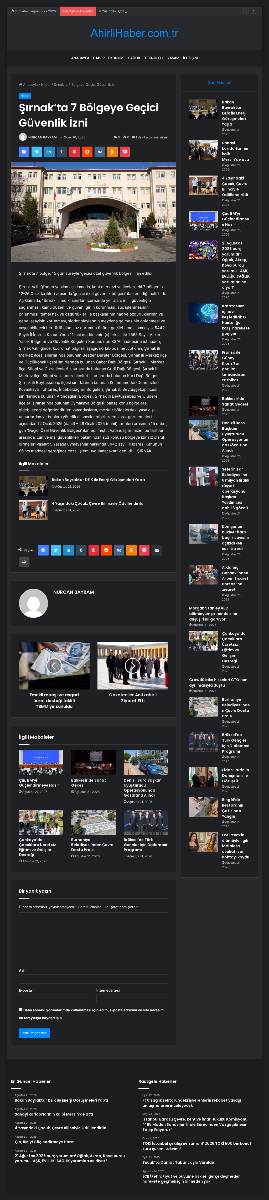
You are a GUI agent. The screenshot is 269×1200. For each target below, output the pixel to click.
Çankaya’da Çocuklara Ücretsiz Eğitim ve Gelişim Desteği (37, 847)
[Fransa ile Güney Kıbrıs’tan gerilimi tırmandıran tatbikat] (203, 359)
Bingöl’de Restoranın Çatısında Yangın (232, 808)
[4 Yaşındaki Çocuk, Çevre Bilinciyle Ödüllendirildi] (33, 510)
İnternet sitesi (108, 990)
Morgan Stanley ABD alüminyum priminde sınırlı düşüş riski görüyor (214, 614)
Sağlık (134, 58)
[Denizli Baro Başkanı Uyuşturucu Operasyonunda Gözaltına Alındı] (146, 762)
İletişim (190, 58)
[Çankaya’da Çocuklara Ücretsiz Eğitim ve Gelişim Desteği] (41, 822)
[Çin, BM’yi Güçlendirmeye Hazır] (41, 762)
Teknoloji (154, 58)
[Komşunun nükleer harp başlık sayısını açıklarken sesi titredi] (203, 534)
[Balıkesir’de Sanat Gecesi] (93, 762)
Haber (99, 58)
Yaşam (173, 58)
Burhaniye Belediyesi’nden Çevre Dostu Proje (92, 844)
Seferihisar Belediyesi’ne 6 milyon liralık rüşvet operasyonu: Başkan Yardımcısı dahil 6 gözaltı (236, 489)
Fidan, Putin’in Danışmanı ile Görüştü (235, 775)
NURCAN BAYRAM (42, 137)
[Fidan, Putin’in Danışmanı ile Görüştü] (203, 777)
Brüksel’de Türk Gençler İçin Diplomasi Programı (145, 844)
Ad (22, 970)
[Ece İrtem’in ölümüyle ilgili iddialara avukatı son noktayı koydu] (203, 842)
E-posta (27, 990)
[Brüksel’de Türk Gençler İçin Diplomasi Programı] (146, 822)
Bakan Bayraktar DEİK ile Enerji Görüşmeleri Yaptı (98, 479)
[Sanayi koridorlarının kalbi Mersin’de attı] (203, 150)
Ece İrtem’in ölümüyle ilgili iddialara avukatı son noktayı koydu (235, 846)
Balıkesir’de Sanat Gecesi (88, 783)
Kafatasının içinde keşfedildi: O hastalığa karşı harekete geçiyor (236, 319)
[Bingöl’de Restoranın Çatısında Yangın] (203, 807)
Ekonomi (116, 58)
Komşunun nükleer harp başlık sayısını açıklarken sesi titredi (235, 537)
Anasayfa (80, 58)
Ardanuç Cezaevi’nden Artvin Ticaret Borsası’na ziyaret (235, 578)
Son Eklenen (219, 82)
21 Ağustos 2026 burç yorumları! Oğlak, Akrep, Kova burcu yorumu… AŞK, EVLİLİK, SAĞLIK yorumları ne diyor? (236, 265)
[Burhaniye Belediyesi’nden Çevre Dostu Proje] (93, 822)
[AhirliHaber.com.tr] (134, 33)
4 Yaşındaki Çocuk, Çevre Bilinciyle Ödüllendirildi (138, 11)
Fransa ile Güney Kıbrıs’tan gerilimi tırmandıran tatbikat (233, 366)
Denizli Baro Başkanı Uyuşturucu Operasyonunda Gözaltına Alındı (143, 788)
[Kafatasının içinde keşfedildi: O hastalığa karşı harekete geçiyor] (203, 313)
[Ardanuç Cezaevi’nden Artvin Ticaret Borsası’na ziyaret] (203, 574)
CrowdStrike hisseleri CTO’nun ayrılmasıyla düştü (218, 682)
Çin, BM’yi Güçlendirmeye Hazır (39, 783)
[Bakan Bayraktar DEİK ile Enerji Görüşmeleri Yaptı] (33, 486)
